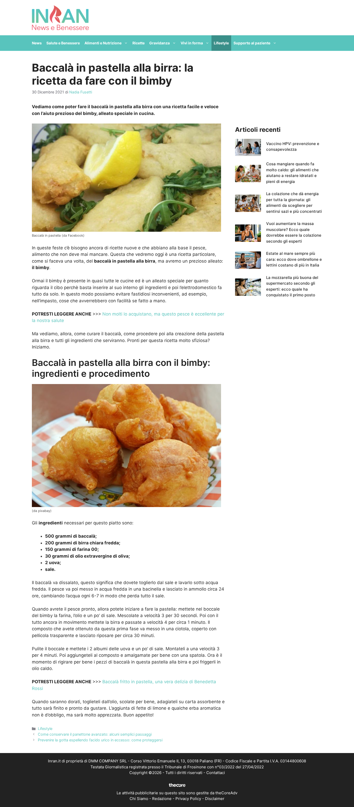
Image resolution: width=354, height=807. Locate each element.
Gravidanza (159, 43)
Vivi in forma (192, 43)
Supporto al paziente (251, 43)
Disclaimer (214, 798)
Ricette (138, 43)
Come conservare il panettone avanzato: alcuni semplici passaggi (95, 734)
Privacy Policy (188, 798)
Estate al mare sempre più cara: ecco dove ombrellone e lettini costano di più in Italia (294, 259)
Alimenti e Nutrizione (103, 43)
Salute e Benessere (63, 43)
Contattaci (215, 772)
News (37, 43)
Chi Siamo (139, 798)
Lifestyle (221, 43)
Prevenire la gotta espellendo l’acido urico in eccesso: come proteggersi (100, 740)
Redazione (162, 798)
